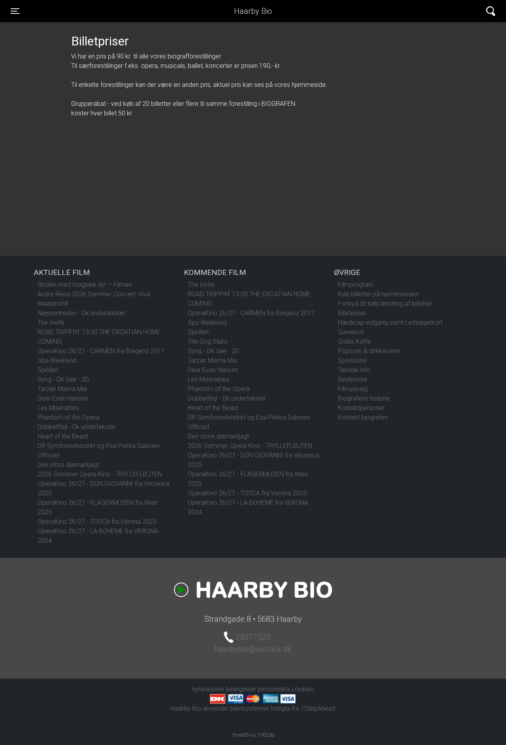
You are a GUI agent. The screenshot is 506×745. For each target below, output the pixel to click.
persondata (274, 689)
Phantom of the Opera (68, 417)
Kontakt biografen (363, 417)
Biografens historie (364, 398)
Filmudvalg (353, 389)
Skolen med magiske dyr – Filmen (85, 284)
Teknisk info (354, 370)
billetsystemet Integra (260, 708)
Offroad (48, 455)
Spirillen (48, 370)
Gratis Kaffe (354, 341)
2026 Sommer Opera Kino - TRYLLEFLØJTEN (100, 474)
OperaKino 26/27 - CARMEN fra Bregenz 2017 (101, 351)
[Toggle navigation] (490, 11)
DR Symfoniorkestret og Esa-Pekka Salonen (99, 446)
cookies (302, 689)
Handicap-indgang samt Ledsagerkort (390, 322)
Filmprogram (356, 284)
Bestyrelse (352, 379)
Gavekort (351, 332)
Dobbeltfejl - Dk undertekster (77, 427)
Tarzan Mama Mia (62, 389)
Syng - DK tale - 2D (63, 379)
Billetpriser (352, 313)
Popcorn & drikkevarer (369, 351)
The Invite (51, 322)
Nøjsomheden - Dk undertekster (81, 313)
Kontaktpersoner (361, 408)
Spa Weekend (57, 360)
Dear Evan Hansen (63, 398)
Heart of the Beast (63, 436)
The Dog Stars (207, 341)
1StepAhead (318, 708)
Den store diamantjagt (68, 464)
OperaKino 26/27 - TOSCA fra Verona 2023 (97, 521)
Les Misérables (58, 408)
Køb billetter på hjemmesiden (378, 294)
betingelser (241, 689)
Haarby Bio (253, 11)
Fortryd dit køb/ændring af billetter (385, 303)
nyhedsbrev (208, 689)
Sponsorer (352, 360)
